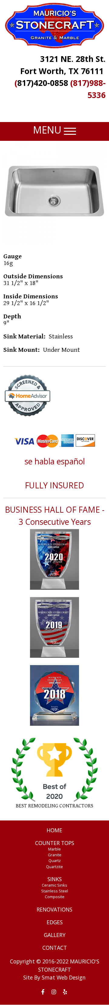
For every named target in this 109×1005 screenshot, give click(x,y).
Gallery (54, 935)
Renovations (54, 909)
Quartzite (54, 866)
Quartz (54, 860)
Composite (54, 896)
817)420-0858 (42, 82)
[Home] (54, 25)
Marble (54, 849)
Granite (54, 854)
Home (54, 830)
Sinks (55, 879)
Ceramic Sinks (54, 885)
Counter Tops (54, 843)
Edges (55, 922)
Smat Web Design (64, 977)
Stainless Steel (54, 891)
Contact (54, 947)
